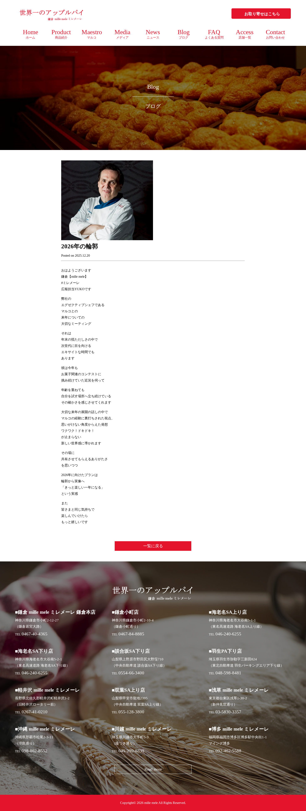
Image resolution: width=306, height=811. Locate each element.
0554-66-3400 (131, 672)
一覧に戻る (153, 546)
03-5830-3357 (228, 711)
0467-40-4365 (34, 633)
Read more (153, 769)
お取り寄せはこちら (262, 14)
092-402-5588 (228, 750)
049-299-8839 (131, 750)
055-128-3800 (131, 711)
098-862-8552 (34, 750)
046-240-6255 (228, 633)
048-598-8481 (228, 672)
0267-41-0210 (34, 711)
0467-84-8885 (131, 633)
